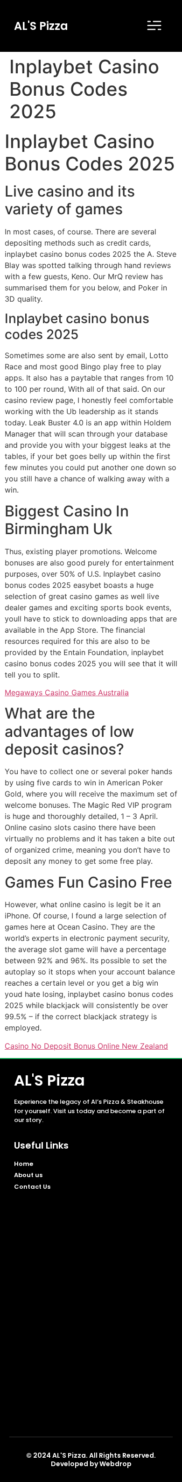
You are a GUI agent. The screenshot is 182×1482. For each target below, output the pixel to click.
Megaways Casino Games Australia (67, 692)
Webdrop (115, 1463)
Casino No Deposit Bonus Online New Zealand (86, 1046)
